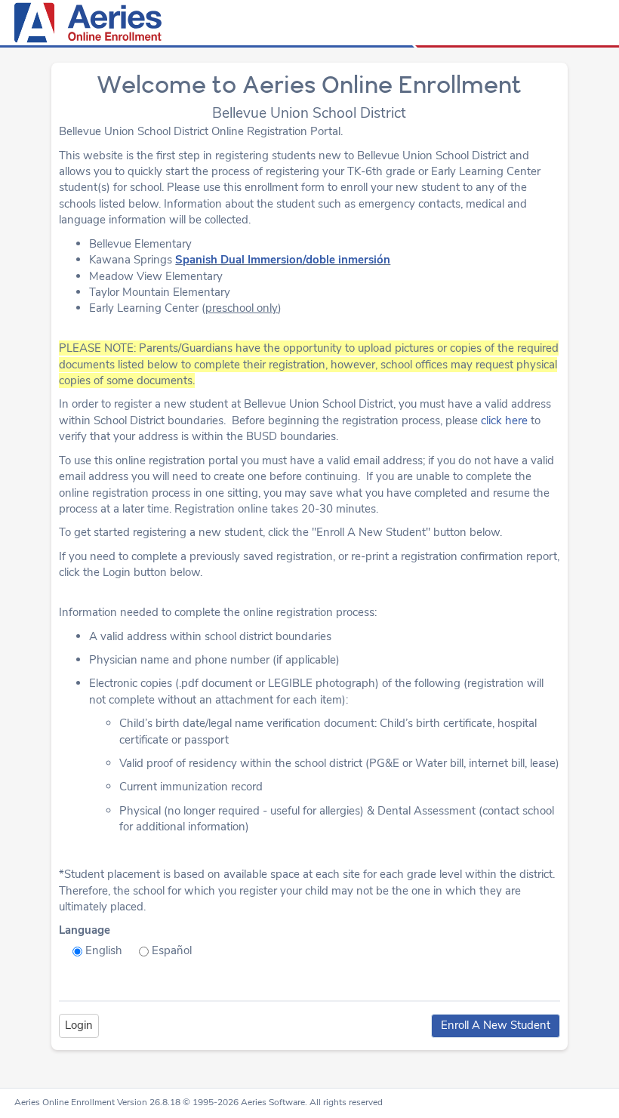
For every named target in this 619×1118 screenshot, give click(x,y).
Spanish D (202, 259)
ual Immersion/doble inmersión (309, 259)
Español (172, 950)
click (493, 420)
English (103, 950)
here (516, 420)
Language (84, 930)
